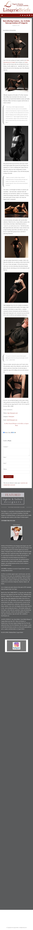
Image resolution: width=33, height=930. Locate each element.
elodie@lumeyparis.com (12, 420)
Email (5, 463)
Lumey (26, 62)
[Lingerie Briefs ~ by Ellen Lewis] (16, 6)
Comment (5, 446)
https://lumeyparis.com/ (12, 413)
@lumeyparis (11, 416)
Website (5, 469)
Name (5, 457)
